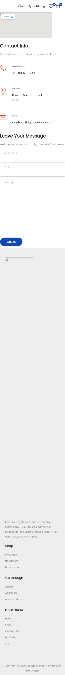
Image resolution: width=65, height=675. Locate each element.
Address (16, 88)
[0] (51, 6)
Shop (8, 625)
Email (14, 115)
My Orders (11, 554)
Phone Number (19, 66)
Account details (14, 599)
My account (12, 567)
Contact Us (12, 631)
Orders (9, 586)
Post (7, 643)
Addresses (11, 593)
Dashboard (11, 561)
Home (8, 618)
